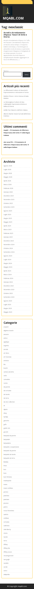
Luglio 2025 (7, 214)
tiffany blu (7, 548)
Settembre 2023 (9, 297)
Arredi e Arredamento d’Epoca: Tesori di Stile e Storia (15, 34)
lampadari (7, 439)
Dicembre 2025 (9, 196)
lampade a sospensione (11, 447)
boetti (6, 368)
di (4, 405)
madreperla (7, 480)
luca (5, 469)
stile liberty (7, 529)
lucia (5, 473)
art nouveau (7, 357)
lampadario (7, 443)
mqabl (6, 130)
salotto (6, 514)
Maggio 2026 (8, 177)
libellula (6, 462)
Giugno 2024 (8, 263)
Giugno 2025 (8, 218)
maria (5, 484)
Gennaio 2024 (8, 282)
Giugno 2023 (8, 308)
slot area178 (8, 142)
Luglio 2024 (7, 259)
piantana (6, 495)
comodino (7, 379)
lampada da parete (10, 435)
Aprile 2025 (7, 226)
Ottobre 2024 (8, 248)
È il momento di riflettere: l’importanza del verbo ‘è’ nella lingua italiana (17, 132)
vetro (5, 571)
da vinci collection (9, 402)
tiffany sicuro (8, 552)
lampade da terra (9, 458)
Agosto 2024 (8, 256)
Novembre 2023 (9, 289)
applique (6, 342)
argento (6, 345)
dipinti (5, 409)
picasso (6, 503)
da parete (7, 387)
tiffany (6, 544)
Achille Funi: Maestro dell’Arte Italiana (15, 110)
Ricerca (6, 71)
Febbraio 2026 (8, 188)
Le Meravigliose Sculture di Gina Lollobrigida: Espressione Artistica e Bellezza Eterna (15, 104)
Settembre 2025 (9, 207)
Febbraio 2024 (8, 278)
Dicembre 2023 (9, 286)
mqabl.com (13, 18)
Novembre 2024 (9, 244)
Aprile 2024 (7, 271)
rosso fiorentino (9, 511)
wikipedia (7, 574)
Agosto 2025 (8, 211)
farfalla (6, 417)
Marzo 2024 (8, 274)
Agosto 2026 (8, 166)
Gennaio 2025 (8, 237)
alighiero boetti (8, 330)
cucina (5, 383)
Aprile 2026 (7, 181)
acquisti (6, 327)
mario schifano (8, 488)
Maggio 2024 (8, 267)
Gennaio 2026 (8, 192)
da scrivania (7, 390)
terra (5, 541)
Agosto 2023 (8, 301)
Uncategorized (8, 556)
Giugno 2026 (8, 173)
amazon (6, 334)
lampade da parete (10, 450)
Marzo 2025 (8, 229)
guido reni (7, 428)
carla (5, 375)
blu (4, 364)
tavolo (6, 537)
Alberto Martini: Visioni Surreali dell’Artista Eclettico (17, 115)
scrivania (6, 522)
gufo (5, 424)
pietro (6, 507)
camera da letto (9, 372)
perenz (6, 492)
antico (5, 338)
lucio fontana (8, 477)
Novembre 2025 (9, 199)
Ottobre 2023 (8, 293)
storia (5, 533)
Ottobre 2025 (8, 203)
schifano (6, 518)
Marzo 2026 (8, 184)
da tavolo (7, 394)
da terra (6, 398)
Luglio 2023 (7, 304)
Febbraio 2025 (8, 233)
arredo (6, 349)
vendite (6, 563)
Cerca (26, 75)
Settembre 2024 (9, 252)
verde (5, 567)
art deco (6, 353)
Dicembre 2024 (9, 241)
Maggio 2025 (8, 222)
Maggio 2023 (8, 312)
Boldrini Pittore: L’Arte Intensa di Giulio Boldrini (16, 97)
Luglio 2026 (7, 169)
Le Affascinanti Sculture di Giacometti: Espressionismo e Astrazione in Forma (16, 91)
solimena (6, 526)
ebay (5, 413)
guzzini (6, 432)
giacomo (6, 420)
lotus (5, 465)
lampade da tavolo (10, 454)
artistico (6, 360)
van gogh (7, 559)
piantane (6, 499)
